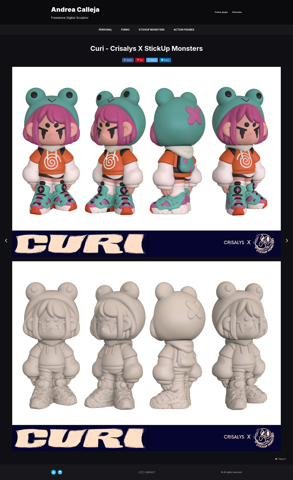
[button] (280, 459)
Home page (221, 12)
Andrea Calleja (75, 9)
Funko (125, 29)
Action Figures (184, 29)
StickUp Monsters (152, 29)
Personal (105, 29)
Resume (237, 12)
